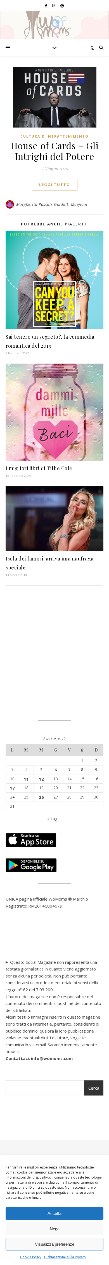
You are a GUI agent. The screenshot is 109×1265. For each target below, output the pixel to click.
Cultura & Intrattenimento (54, 136)
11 (26, 779)
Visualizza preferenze (54, 1244)
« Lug (52, 818)
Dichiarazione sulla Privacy (65, 1257)
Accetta (54, 1213)
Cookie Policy (30, 1257)
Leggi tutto (54, 184)
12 (41, 779)
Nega (55, 1228)
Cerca (93, 1088)
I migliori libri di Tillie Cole (39, 468)
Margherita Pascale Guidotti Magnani (51, 204)
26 (41, 797)
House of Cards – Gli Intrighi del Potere (54, 150)
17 (12, 788)
